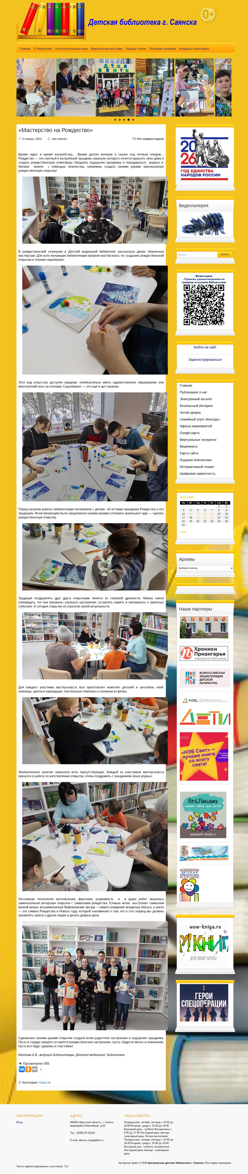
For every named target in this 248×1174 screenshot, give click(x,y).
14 (211, 514)
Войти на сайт (205, 347)
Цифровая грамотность (197, 473)
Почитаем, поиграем (162, 48)
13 (205, 514)
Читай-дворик (190, 412)
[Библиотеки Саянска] (204, 627)
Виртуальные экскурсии (198, 440)
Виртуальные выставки (107, 48)
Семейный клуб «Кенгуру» (200, 419)
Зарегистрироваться (205, 360)
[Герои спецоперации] (204, 1002)
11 (190, 514)
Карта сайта (189, 453)
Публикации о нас (193, 392)
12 (198, 514)
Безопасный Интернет (196, 406)
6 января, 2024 (32, 138)
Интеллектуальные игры (71, 48)
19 (198, 517)
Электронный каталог (196, 399)
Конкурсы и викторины (194, 48)
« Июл (183, 532)
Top (238, 1164)
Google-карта (189, 433)
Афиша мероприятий (196, 426)
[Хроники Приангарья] (204, 653)
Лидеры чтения (136, 48)
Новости (45, 1082)
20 (205, 517)
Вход (19, 1122)
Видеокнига (188, 446)
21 (211, 517)
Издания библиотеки (196, 460)
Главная (25, 48)
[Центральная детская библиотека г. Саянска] (109, 21)
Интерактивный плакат (197, 467)
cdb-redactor (59, 138)
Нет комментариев (150, 139)
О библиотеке (43, 48)
